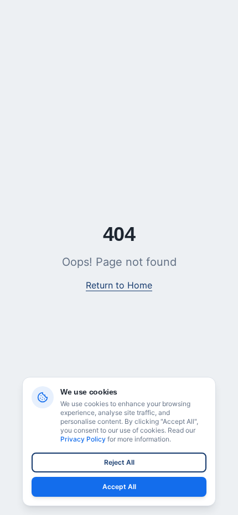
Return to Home (119, 285)
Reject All (119, 462)
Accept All (119, 486)
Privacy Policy (83, 439)
